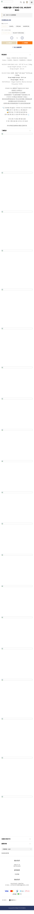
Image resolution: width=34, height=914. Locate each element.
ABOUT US (17, 864)
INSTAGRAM (17, 866)
